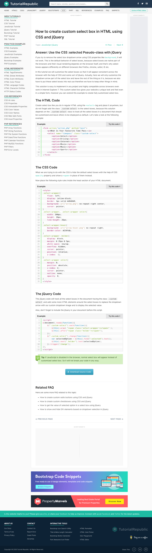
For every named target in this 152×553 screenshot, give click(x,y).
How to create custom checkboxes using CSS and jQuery (65, 401)
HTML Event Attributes (13, 79)
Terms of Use (9, 532)
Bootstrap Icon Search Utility (60, 528)
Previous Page (45, 419)
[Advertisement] (76, 21)
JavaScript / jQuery (49, 45)
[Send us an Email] (147, 4)
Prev (110, 45)
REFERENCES (87, 10)
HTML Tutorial (10, 20)
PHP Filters (8, 147)
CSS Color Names (11, 113)
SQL (77, 10)
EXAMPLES (99, 10)
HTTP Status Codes (12, 91)
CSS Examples (10, 51)
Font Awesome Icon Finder (59, 540)
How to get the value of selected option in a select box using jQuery (70, 405)
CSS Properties (10, 103)
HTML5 (14, 10)
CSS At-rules (9, 100)
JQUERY (42, 10)
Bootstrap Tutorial (11, 33)
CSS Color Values (11, 109)
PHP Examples (10, 64)
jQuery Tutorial (10, 30)
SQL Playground (86, 536)
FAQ (107, 10)
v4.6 (63, 10)
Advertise (30, 539)
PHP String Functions (13, 131)
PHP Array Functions (12, 128)
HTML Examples (11, 48)
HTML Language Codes (14, 85)
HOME (6, 10)
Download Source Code (80, 372)
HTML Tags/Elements (13, 72)
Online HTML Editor (139, 10)
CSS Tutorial (9, 23)
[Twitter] (140, 549)
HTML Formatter (86, 528)
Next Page (115, 419)
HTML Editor (84, 540)
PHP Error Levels (11, 150)
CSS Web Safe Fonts (12, 116)
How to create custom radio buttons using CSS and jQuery (66, 397)
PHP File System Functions (15, 134)
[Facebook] (134, 549)
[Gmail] (146, 549)
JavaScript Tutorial (12, 26)
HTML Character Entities (14, 88)
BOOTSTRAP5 (53, 10)
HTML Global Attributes (14, 76)
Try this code (114, 124)
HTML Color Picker (12, 82)
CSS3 (22, 10)
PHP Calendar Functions (14, 140)
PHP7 (71, 10)
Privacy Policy (9, 535)
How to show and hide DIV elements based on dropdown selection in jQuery (74, 409)
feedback (64, 514)
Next (119, 45)
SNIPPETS (115, 10)
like (45, 514)
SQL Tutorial (9, 39)
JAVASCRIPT (31, 10)
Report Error (31, 532)
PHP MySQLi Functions (13, 143)
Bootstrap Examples (12, 60)
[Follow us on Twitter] (142, 4)
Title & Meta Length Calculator (61, 532)
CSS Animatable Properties (15, 106)
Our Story (7, 528)
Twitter (117, 514)
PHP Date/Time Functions (15, 137)
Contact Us (31, 528)
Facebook (106, 514)
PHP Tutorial (9, 36)
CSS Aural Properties (13, 119)
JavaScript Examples (13, 54)
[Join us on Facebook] (138, 4)
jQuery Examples (11, 57)
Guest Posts (31, 535)
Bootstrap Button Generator (60, 536)
